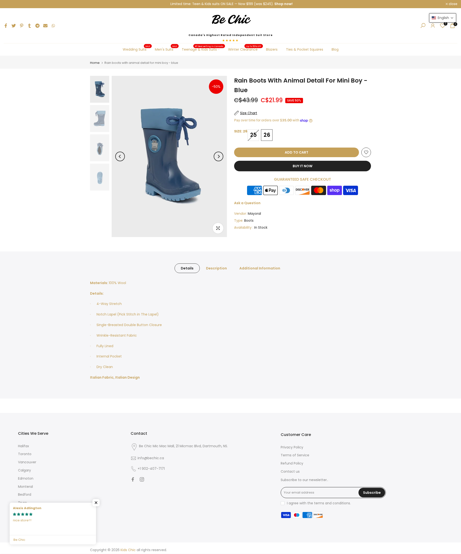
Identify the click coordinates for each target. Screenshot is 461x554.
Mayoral (254, 213)
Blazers (272, 49)
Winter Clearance (244, 49)
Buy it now (302, 166)
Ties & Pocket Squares (304, 49)
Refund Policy (292, 463)
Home (95, 62)
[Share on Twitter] (14, 26)
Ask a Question (247, 203)
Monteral (25, 486)
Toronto (24, 454)
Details (187, 268)
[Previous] (120, 156)
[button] (96, 502)
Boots (249, 220)
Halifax (23, 446)
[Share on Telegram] (37, 26)
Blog (335, 49)
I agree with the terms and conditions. (319, 503)
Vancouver (27, 462)
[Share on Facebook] (6, 26)
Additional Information (259, 268)
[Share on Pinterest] (21, 26)
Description (216, 268)
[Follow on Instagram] (142, 479)
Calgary (24, 470)
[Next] (218, 156)
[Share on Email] (45, 26)
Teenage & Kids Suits (203, 49)
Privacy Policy (292, 447)
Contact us (290, 471)
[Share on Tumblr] (29, 26)
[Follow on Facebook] (133, 479)
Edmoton (25, 478)
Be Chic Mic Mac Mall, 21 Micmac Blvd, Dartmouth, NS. (183, 446)
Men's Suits (166, 49)
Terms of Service (295, 455)
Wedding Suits (136, 49)
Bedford (24, 494)
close (10, 4)
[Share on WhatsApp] (53, 26)
